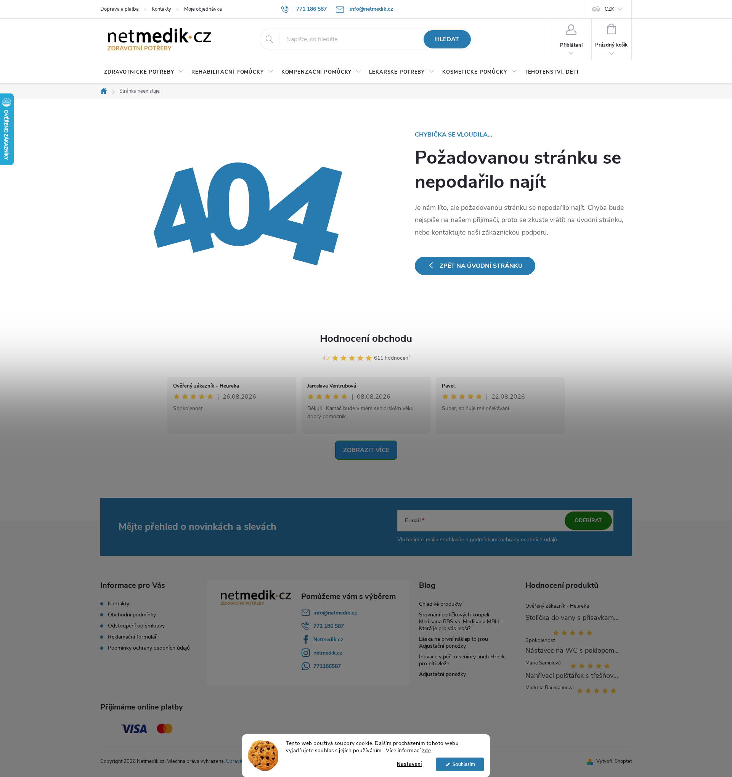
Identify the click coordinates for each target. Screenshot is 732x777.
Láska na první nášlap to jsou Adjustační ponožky (453, 642)
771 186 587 (328, 626)
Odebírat (588, 520)
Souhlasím (464, 764)
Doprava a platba (119, 9)
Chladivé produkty (440, 604)
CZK (609, 9)
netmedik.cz (327, 652)
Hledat (447, 39)
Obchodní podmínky (132, 615)
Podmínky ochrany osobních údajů (149, 648)
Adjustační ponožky (442, 674)
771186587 (327, 666)
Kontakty (161, 9)
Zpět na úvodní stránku (481, 266)
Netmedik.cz (328, 639)
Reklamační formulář (132, 637)
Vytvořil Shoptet (614, 761)
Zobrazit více (366, 450)
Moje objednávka (203, 9)
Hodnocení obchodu (366, 338)
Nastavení (409, 764)
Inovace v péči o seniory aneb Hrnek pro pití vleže (462, 660)
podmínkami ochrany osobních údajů (513, 539)
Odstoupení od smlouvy (136, 626)
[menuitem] (144, 72)
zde (426, 750)
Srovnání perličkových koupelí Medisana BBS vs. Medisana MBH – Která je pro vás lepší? (461, 621)
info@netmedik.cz (335, 612)
